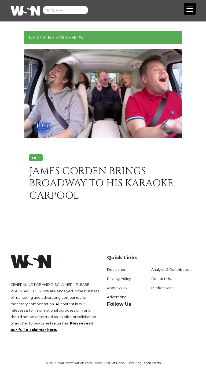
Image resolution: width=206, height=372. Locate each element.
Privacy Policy (119, 278)
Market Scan (162, 288)
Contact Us (161, 278)
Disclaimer (116, 269)
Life (36, 158)
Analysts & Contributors (171, 269)
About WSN (117, 288)
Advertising (117, 297)
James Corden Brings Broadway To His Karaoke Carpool (101, 183)
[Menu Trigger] (190, 9)
